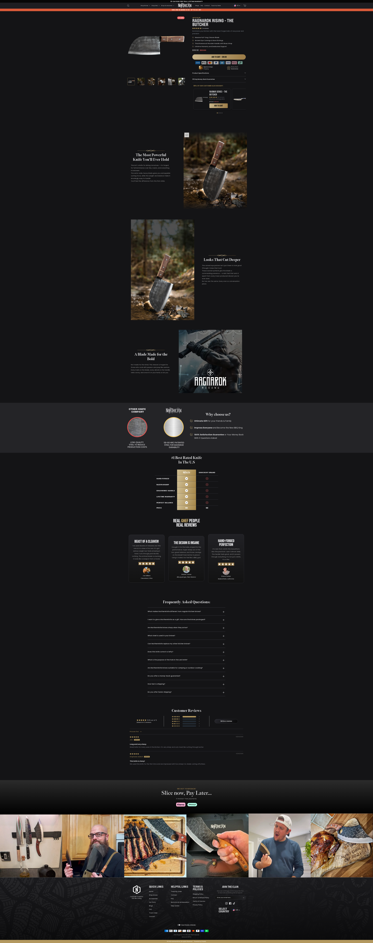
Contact (207, 5)
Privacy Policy (197, 905)
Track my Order (216, 5)
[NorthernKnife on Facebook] (230, 903)
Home (151, 891)
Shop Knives (145, 5)
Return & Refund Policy (201, 898)
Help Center (175, 906)
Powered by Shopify (200, 941)
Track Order (153, 913)
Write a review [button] (226, 721)
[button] (197, 28)
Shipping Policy (198, 894)
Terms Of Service (199, 901)
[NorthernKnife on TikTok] (234, 903)
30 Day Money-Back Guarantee (203, 79)
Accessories (153, 899)
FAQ (202, 5)
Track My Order (176, 891)
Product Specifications (200, 73)
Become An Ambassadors (180, 902)
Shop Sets (155, 5)
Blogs (197, 5)
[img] (134, 737)
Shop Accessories (167, 5)
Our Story (152, 902)
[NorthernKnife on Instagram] (226, 903)
